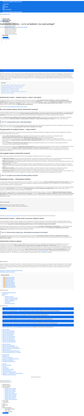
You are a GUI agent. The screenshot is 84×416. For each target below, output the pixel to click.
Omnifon (4, 363)
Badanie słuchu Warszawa (10, 285)
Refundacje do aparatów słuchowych (10, 351)
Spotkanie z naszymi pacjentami (7, 271)
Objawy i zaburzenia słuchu (11, 299)
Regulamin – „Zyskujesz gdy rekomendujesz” (12, 373)
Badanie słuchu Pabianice (10, 287)
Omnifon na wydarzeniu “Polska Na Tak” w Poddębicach (15, 315)
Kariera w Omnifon (6, 9)
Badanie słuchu (6, 19)
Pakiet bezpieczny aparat (8, 369)
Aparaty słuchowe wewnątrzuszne (10, 346)
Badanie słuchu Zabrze (9, 284)
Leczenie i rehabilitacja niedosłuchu (10, 358)
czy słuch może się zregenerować (12, 215)
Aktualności (5, 6)
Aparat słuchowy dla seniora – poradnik (11, 352)
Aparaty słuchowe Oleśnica (8, 337)
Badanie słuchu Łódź (9, 281)
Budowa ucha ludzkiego (7, 360)
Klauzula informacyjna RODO (9, 372)
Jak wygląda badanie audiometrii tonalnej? (10, 88)
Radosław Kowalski (23, 27)
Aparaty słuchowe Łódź (7, 335)
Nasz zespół (5, 400)
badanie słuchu (44, 250)
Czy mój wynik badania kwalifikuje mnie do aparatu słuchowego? (17, 319)
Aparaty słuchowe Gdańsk (8, 331)
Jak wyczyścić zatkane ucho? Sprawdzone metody (11, 270)
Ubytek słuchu (5, 356)
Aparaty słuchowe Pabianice (8, 341)
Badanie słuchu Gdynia (9, 278)
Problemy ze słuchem (7, 357)
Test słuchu (6, 4)
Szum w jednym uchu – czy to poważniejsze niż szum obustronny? (17, 327)
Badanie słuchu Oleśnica (10, 282)
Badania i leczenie (9, 296)
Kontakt (4, 366)
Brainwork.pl (8, 380)
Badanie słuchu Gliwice (10, 25)
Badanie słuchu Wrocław (10, 283)
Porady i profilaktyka (9, 300)
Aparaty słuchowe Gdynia (8, 332)
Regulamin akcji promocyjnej (9, 374)
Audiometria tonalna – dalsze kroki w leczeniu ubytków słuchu (14, 91)
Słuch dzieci (7, 302)
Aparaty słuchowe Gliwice (8, 333)
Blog (3, 8)
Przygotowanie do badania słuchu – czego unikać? (11, 87)
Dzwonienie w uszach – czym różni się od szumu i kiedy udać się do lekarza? (19, 323)
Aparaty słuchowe (6, 20)
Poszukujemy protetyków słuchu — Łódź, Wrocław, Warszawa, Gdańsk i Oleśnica (20, 310)
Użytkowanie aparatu (10, 303)
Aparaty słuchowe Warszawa (9, 340)
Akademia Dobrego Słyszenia (9, 292)
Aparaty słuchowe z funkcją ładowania (11, 348)
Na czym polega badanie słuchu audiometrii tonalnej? (12, 86)
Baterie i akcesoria (6, 349)
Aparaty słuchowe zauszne (8, 345)
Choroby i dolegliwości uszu (11, 298)
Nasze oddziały (6, 21)
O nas (3, 5)
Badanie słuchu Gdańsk (9, 277)
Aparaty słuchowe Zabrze (8, 339)
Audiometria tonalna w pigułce (7, 92)
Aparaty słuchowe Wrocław (8, 336)
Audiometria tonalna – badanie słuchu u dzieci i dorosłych (13, 85)
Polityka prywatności (7, 370)
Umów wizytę (5, 368)
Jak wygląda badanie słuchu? (8, 361)
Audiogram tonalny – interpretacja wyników (10, 90)
